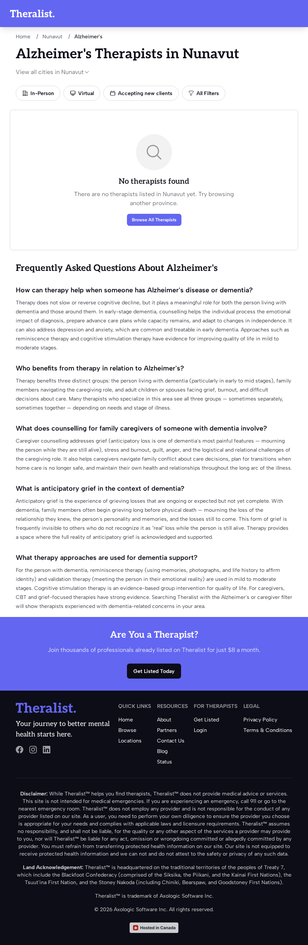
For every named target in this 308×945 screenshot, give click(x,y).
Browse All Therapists (154, 219)
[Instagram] (33, 749)
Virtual (86, 93)
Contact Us (170, 741)
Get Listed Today (154, 671)
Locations (130, 741)
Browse (127, 730)
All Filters (207, 93)
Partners (167, 730)
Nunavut (52, 36)
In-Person (42, 93)
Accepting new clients (145, 93)
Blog (162, 751)
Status (164, 762)
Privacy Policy (260, 720)
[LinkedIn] (46, 749)
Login (200, 730)
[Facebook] (19, 749)
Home (23, 36)
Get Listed (206, 720)
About (164, 720)
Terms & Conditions (267, 730)
